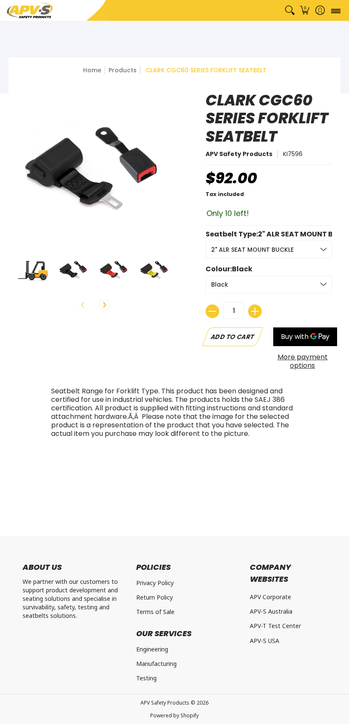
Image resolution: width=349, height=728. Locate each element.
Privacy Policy (155, 583)
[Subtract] (212, 311)
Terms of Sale (155, 612)
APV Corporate (270, 597)
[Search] (289, 10)
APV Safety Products (239, 154)
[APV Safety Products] (29, 10)
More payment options (302, 361)
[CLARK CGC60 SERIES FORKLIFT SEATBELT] (33, 270)
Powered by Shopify (174, 715)
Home (92, 70)
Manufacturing (156, 664)
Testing (146, 678)
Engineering (152, 649)
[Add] (255, 311)
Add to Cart (233, 337)
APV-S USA (264, 641)
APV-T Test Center (275, 626)
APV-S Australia (271, 611)
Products (123, 70)
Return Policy (154, 597)
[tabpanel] (174, 414)
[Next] (104, 305)
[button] (305, 10)
